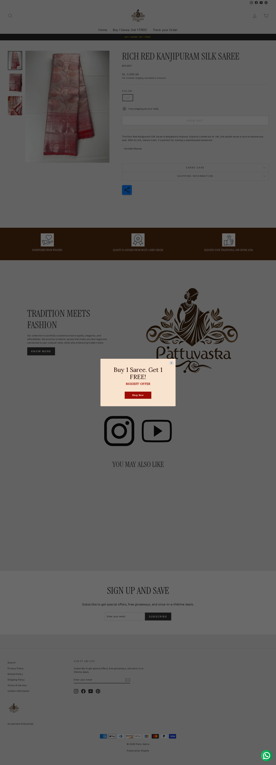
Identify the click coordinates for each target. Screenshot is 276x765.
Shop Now (138, 395)
